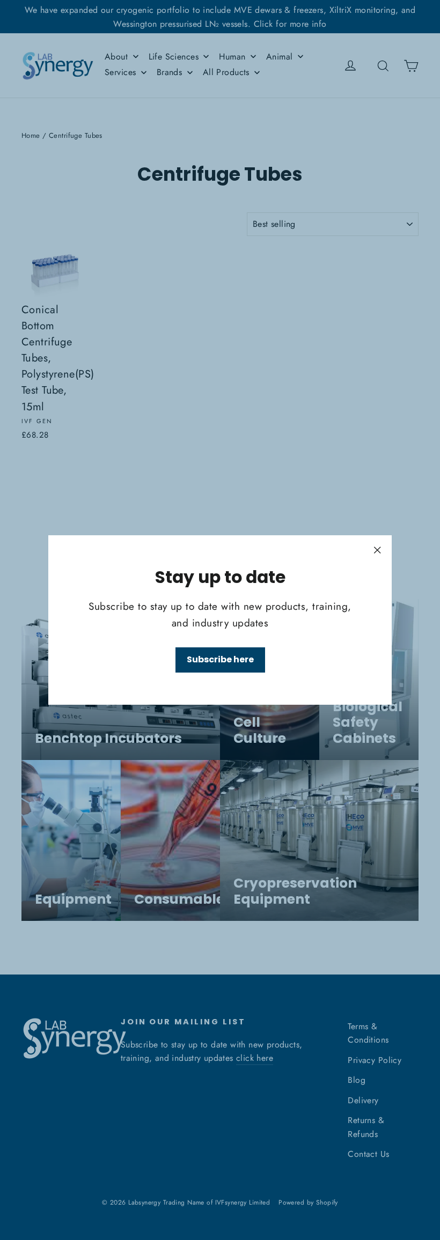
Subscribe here (220, 659)
